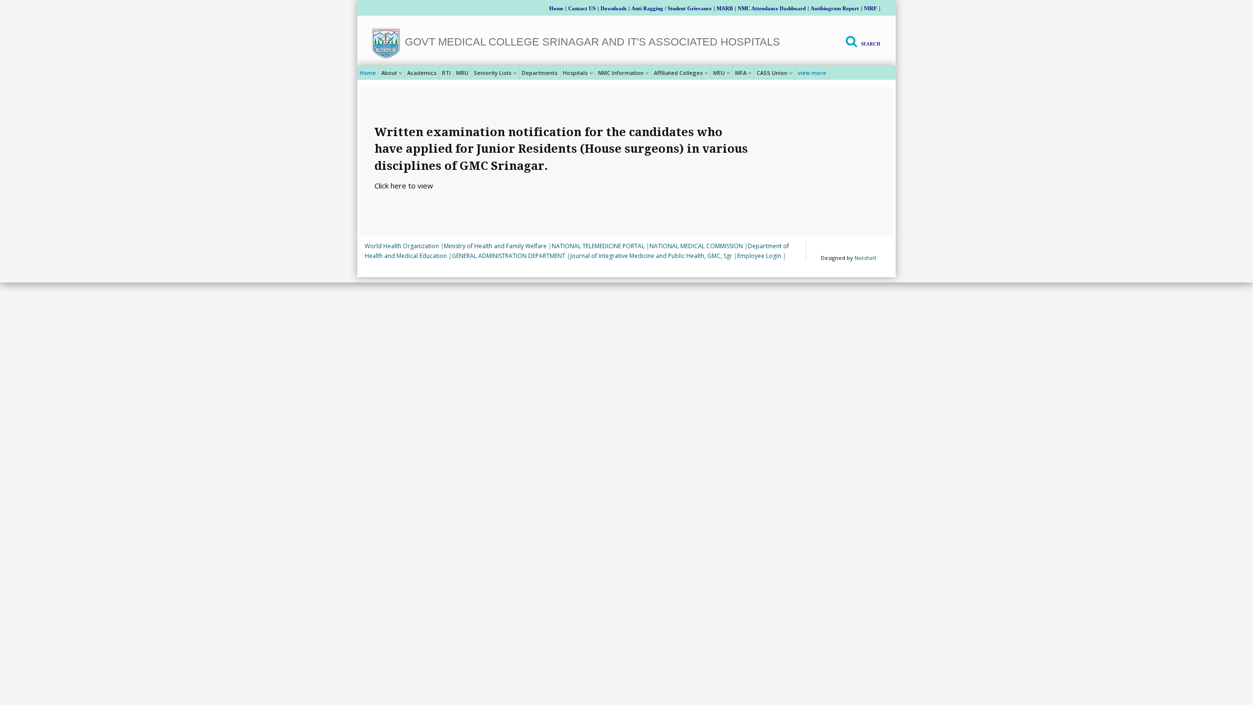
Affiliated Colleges (678, 72)
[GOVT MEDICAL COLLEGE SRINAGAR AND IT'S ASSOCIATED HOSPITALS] (386, 43)
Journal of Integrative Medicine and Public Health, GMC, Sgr (651, 256)
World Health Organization (402, 246)
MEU (719, 72)
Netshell (865, 257)
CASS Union (772, 72)
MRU (462, 72)
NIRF (870, 8)
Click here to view (403, 185)
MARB (725, 8)
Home (556, 8)
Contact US (582, 8)
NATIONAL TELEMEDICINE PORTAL (598, 246)
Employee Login (759, 256)
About (389, 72)
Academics (422, 72)
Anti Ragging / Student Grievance (671, 8)
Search (870, 44)
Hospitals (575, 72)
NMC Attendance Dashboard (772, 8)
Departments (539, 72)
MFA (740, 72)
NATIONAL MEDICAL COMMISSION (696, 246)
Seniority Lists (492, 72)
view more (812, 72)
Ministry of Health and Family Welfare (495, 246)
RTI (446, 72)
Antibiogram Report (835, 8)
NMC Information (621, 72)
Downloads (613, 8)
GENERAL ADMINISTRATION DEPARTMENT (508, 256)
